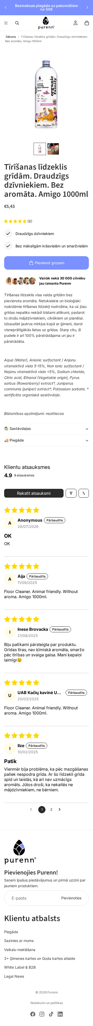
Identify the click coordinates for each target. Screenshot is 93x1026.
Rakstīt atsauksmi (34, 493)
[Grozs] (86, 23)
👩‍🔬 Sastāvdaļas (17, 428)
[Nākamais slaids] (87, 7)
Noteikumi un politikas (46, 1003)
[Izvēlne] (6, 23)
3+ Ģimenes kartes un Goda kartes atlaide (39, 958)
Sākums (11, 37)
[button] (15, 221)
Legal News (14, 976)
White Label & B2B (20, 967)
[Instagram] (42, 1014)
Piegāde (11, 932)
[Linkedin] (60, 1014)
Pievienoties (71, 898)
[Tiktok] (51, 1014)
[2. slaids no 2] (53, 149)
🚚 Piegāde (14, 440)
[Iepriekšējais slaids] (5, 7)
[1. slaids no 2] (39, 149)
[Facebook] (33, 1014)
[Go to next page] (61, 809)
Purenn (52, 992)
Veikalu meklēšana (19, 949)
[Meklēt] (17, 23)
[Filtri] (71, 493)
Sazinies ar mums (19, 940)
